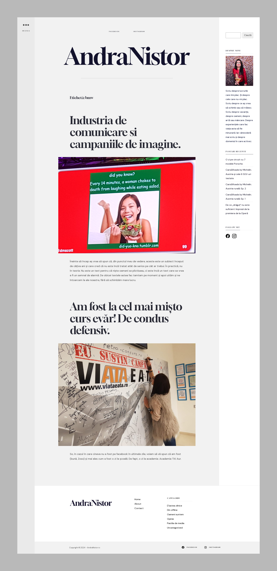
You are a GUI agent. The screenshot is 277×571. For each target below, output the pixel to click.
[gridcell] (239, 116)
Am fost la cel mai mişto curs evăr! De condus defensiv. (126, 318)
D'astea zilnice (174, 505)
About (137, 503)
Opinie (170, 518)
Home (137, 499)
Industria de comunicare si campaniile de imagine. (125, 132)
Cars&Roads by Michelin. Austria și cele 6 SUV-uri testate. (239, 174)
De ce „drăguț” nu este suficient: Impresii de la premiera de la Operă (238, 209)
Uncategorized (175, 527)
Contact (139, 508)
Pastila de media (175, 523)
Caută (247, 35)
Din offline (172, 509)
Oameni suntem (175, 514)
